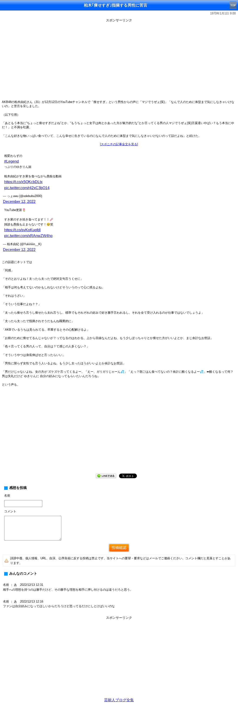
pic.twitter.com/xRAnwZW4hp (28, 236)
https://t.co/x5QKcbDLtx (23, 182)
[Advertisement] (119, 433)
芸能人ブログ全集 (119, 700)
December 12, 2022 (19, 202)
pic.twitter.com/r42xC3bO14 (27, 188)
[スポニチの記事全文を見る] (119, 144)
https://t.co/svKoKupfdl (22, 230)
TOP (233, 5)
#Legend (11, 161)
